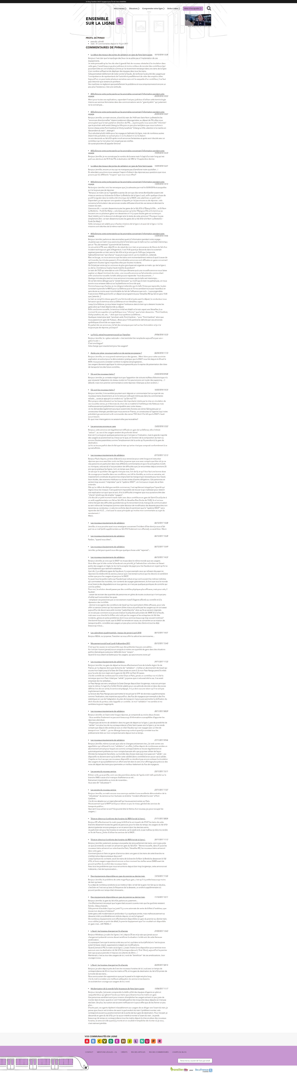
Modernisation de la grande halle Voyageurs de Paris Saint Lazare (117, 988)
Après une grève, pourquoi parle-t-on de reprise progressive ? (116, 353)
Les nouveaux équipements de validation (108, 455)
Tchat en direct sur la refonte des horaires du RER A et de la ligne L (118, 819)
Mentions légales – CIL (107, 1052)
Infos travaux (119, 8)
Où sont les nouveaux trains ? (103, 374)
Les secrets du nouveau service (103, 771)
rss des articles (138, 1052)
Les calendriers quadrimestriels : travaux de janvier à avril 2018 (116, 633)
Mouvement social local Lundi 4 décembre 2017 (110, 643)
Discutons (133, 8)
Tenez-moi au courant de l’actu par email (195, 1061)
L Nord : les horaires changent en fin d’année (109, 931)
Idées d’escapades (192, 8)
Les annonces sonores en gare (103, 426)
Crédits (124, 1052)
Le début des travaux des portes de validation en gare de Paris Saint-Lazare (121, 55)
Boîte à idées (172, 8)
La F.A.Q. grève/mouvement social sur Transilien (110, 334)
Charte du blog (179, 1052)
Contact (89, 1052)
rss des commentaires (159, 1052)
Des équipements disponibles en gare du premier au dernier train (118, 876)
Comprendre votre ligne (152, 8)
